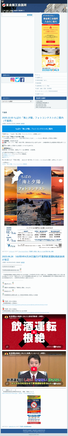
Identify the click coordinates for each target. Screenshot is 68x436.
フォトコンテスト (23, 251)
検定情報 (39, 83)
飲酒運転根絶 (27, 426)
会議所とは (39, 77)
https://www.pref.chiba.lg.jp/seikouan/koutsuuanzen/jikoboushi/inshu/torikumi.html (25, 304)
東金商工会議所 (27, 430)
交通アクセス (40, 94)
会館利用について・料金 (43, 85)
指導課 (23, 123)
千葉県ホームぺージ (8, 155)
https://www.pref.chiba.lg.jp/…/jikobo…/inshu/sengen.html (18, 393)
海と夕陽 (50, 251)
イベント (11, 251)
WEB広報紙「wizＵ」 (42, 80)
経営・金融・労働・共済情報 (44, 88)
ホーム (38, 75)
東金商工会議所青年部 (39, 430)
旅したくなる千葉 (43, 251)
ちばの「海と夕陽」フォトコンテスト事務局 (14, 164)
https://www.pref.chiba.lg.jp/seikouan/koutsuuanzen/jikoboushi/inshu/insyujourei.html (25, 312)
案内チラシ (6, 157)
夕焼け (35, 251)
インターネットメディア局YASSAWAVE (47, 91)
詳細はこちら (7, 154)
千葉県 (31, 251)
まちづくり (12, 426)
